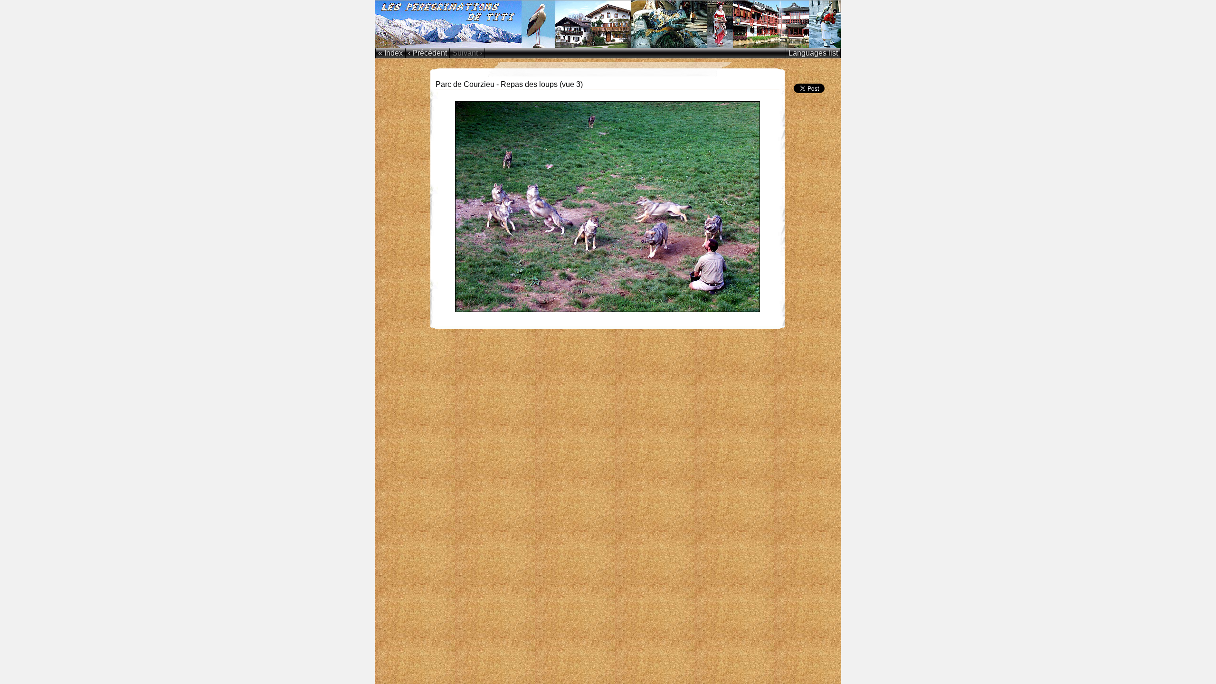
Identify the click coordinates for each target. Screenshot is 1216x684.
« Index (390, 53)
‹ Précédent (427, 53)
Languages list (813, 53)
